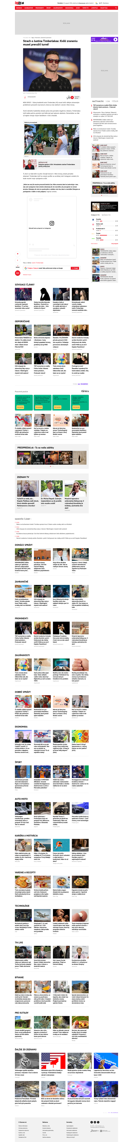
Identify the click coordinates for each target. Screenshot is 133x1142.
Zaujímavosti (58, 8)
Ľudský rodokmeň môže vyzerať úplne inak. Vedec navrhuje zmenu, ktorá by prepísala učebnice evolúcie (61, 927)
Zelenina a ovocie (38, 1038)
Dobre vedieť (18, 436)
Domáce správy (23, 544)
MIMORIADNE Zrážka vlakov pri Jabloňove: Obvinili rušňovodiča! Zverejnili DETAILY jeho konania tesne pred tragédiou (22, 566)
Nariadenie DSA (22, 1137)
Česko (16, 790)
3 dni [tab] (108, 101)
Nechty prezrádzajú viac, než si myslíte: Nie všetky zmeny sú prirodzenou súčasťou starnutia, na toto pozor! (80, 677)
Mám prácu (17, 861)
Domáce (19, 8)
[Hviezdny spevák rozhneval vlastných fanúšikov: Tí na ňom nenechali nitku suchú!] (23, 294)
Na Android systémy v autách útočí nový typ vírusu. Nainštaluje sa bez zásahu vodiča (23, 926)
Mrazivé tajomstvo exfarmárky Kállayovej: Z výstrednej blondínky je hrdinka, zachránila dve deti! (74, 503)
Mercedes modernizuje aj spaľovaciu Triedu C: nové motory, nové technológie (80, 818)
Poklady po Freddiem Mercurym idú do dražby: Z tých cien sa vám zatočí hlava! (61, 639)
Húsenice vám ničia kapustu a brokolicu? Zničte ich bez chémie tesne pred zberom (41, 1033)
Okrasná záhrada (19, 1038)
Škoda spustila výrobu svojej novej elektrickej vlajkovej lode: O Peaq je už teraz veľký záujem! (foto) (61, 748)
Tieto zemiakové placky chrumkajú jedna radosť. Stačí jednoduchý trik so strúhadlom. (22, 893)
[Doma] (93, 234)
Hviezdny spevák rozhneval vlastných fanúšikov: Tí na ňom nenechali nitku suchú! (22, 305)
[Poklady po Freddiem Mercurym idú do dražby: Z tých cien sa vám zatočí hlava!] (61, 628)
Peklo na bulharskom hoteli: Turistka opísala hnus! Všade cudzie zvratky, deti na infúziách (44, 524)
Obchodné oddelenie (71, 1130)
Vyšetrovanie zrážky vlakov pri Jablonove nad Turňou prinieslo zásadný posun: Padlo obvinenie (23, 963)
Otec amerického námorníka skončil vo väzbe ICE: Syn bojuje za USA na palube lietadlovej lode (80, 603)
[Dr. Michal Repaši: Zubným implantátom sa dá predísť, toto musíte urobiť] (52, 488)
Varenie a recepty (25, 872)
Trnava (73, 572)
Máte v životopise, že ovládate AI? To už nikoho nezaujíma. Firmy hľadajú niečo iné (42, 856)
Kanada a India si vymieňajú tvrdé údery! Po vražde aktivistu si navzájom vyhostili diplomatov (60, 306)
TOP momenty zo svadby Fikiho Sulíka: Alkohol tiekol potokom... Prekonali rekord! (23, 639)
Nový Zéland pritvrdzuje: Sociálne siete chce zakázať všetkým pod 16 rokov (61, 602)
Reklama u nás (46, 1126)
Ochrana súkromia (23, 1128)
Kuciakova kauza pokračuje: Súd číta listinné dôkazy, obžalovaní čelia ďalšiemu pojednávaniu (45, 533)
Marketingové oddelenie (72, 1135)
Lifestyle (94, 8)
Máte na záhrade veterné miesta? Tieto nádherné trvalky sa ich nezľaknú (61, 1032)
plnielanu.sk (75, 717)
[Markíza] (93, 219)
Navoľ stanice (94, 243)
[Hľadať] (116, 8)
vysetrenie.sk (75, 683)
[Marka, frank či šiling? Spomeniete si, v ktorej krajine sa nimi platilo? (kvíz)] (80, 736)
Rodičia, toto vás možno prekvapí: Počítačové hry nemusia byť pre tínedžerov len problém (61, 676)
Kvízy (78, 8)
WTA (54, 788)
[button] (72, 97)
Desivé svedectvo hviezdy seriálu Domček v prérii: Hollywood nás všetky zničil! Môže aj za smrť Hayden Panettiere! (51, 538)
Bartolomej (82, 3)
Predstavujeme (56, 826)
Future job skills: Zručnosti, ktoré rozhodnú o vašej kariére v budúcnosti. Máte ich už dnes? (61, 857)
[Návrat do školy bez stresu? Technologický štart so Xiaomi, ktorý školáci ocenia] (61, 701)
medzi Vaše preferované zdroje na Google (45, 268)
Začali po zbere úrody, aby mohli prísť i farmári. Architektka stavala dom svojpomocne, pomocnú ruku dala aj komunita (23, 999)
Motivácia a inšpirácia (77, 861)
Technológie (22, 905)
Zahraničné (29, 8)
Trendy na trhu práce (57, 863)
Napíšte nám (22, 1135)
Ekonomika (69, 8)
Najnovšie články (23, 519)
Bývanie (19, 977)
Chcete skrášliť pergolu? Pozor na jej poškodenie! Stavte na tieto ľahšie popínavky (23, 1033)
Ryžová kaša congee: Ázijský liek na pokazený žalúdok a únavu (60, 892)
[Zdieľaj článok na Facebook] (17, 260)
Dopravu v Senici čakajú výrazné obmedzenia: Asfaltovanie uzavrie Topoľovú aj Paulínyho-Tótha (79, 566)
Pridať (76, 268)
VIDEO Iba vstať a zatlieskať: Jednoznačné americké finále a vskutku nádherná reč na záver (61, 783)
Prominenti (40, 8)
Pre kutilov (21, 1012)
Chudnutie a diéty (105, 203)
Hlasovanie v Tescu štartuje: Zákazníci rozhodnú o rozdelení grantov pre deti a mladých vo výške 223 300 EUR (105, 114)
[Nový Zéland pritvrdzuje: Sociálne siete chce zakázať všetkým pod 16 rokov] (61, 591)
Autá (16, 931)
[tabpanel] (104, 122)
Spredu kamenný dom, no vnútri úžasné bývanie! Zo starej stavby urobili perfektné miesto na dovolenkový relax (80, 999)
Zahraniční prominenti (46, 37)
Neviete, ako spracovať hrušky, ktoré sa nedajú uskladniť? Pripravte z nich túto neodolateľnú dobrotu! (79, 1034)
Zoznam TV (23, 477)
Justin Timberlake (37, 263)
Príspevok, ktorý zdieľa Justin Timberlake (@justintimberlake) (51, 255)
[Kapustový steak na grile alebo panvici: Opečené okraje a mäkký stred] (80, 882)
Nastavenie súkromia (24, 1130)
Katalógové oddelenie (71, 1132)
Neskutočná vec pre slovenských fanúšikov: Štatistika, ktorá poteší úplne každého (79, 431)
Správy (35, 933)
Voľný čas (103, 8)
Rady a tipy (55, 896)
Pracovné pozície (21, 391)
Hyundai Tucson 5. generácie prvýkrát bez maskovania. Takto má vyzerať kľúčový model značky (60, 820)
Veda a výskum (75, 931)
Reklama (45, 1122)
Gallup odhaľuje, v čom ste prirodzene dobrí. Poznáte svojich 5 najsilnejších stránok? (79, 856)
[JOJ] (93, 224)
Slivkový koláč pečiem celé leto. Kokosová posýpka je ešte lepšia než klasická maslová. (41, 893)
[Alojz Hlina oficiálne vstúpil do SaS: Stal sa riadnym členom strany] (61, 554)
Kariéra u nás (22, 1132)
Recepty (73, 1040)
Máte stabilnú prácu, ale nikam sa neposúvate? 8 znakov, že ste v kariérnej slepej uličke (23, 856)
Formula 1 (36, 790)
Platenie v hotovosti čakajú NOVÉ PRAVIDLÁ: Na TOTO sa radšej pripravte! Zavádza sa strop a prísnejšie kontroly (108, 270)
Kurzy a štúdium (37, 861)
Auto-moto (21, 798)
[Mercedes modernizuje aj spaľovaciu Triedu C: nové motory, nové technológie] (80, 808)
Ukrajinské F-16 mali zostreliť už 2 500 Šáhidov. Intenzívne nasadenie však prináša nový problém (41, 927)
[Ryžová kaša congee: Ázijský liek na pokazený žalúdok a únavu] (61, 882)
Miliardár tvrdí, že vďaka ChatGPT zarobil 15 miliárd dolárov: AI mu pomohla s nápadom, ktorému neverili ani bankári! (23, 748)
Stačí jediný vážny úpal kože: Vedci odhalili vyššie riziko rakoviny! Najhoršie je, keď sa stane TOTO (42, 677)
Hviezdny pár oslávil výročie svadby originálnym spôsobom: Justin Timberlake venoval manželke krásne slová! (80, 306)
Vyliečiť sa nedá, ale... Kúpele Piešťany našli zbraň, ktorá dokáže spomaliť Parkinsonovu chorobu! (28, 502)
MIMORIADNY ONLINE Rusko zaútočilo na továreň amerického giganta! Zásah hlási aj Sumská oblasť (108, 278)
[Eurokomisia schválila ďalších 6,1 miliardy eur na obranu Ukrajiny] (80, 952)
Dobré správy (23, 691)
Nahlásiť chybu (27, 274)
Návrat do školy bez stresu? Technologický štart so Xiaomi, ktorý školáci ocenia (60, 431)
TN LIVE (19, 942)
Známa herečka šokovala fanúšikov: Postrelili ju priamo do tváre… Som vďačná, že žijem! (42, 305)
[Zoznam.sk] (95, 1131)
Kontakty (69, 1122)
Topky (32, 37)
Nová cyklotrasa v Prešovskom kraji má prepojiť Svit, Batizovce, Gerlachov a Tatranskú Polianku (41, 820)
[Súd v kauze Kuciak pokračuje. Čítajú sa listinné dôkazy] (61, 952)
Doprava (36, 826)
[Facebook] (91, 1122)
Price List (45, 1135)
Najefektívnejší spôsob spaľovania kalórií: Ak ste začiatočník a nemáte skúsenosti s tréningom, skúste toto (108, 207)
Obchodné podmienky (48, 1130)
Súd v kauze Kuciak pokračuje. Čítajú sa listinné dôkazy (59, 962)
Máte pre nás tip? (70, 1137)
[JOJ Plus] (93, 238)
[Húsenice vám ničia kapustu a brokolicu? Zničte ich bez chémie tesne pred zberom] (42, 1022)
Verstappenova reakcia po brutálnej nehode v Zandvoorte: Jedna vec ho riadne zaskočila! (80, 783)
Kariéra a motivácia (26, 835)
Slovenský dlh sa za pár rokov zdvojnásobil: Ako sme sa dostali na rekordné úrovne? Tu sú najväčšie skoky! (41, 748)
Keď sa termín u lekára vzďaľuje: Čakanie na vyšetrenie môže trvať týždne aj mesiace (41, 431)
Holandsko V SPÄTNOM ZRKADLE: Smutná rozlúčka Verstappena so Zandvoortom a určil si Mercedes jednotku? (41, 784)
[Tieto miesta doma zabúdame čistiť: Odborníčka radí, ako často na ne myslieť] (23, 664)
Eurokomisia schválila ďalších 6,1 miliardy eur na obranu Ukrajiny (79, 962)
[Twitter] (98, 1122)
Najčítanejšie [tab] (98, 101)
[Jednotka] (93, 229)
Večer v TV (106, 215)
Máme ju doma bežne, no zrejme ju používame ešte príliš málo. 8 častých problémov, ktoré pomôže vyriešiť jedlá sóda (42, 999)
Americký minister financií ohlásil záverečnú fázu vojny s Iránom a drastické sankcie (42, 963)
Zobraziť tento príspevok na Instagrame (40, 228)
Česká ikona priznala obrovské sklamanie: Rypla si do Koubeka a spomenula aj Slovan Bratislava (22, 784)
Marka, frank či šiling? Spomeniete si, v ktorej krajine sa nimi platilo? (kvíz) (79, 747)
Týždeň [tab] (115, 101)
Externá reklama (47, 1128)
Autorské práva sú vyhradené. (97, 1127)
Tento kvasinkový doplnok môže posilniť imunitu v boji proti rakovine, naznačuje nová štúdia (80, 926)
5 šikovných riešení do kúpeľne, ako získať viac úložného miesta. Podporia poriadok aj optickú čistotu (60, 999)
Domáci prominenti (19, 644)
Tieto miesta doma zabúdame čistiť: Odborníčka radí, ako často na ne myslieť (21, 676)
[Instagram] (95, 1122)
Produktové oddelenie (71, 1128)
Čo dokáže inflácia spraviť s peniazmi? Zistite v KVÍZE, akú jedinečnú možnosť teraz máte (23, 431)
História (54, 933)
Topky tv (86, 8)
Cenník (44, 1132)
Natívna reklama (46, 1137)
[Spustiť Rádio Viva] (104, 38)
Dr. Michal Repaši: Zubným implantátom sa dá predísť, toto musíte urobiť (51, 500)
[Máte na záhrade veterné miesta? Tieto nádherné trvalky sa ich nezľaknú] (61, 1022)
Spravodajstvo (69, 1126)
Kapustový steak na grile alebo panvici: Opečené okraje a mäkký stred (80, 892)
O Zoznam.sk (23, 1122)
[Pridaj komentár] (17, 254)
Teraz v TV (95, 215)
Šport (49, 8)
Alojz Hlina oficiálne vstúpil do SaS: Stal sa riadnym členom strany (60, 565)
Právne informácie (23, 1126)
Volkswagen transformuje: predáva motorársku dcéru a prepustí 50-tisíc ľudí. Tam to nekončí (22, 820)
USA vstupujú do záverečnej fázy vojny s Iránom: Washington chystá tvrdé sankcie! (41, 529)
